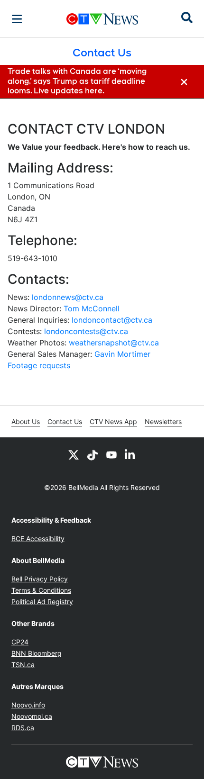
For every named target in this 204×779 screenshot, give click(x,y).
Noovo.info (28, 705)
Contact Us (64, 421)
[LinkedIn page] (130, 454)
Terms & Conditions (41, 590)
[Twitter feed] (73, 454)
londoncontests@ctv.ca (86, 331)
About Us (25, 421)
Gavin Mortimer (122, 354)
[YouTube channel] (111, 454)
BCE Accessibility (38, 538)
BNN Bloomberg (36, 653)
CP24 (19, 642)
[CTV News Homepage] (102, 19)
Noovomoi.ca (31, 716)
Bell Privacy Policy (39, 579)
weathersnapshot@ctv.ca (114, 342)
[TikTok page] (92, 454)
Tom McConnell (92, 308)
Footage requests (39, 365)
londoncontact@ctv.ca (112, 320)
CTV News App (113, 421)
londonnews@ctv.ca (67, 297)
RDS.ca (22, 728)
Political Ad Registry (42, 602)
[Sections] (17, 18)
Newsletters (163, 421)
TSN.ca (23, 665)
